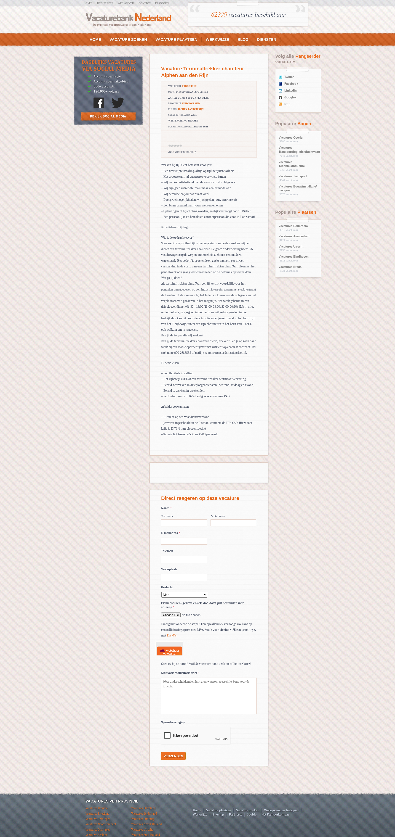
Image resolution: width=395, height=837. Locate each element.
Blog (243, 39)
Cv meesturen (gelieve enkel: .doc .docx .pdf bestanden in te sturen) (202, 605)
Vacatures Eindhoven (294, 256)
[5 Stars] (180, 146)
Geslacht (167, 587)
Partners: (235, 814)
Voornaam (167, 516)
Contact (145, 3)
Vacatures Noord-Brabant (100, 824)
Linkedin (290, 90)
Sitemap (218, 814)
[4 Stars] (177, 146)
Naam (166, 508)
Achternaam (218, 516)
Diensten (266, 39)
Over (89, 3)
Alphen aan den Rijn (191, 109)
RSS (287, 104)
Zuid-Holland (191, 103)
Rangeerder (189, 86)
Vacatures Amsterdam (294, 236)
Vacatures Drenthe (96, 808)
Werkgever (126, 3)
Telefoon (167, 551)
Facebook (291, 83)
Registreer (105, 3)
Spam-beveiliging (173, 722)
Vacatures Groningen (97, 819)
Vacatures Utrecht (291, 246)
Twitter (289, 77)
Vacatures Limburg (142, 819)
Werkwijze (217, 39)
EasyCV (171, 635)
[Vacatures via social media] (108, 124)
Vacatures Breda (290, 267)
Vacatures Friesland (97, 813)
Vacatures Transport (293, 176)
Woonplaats (169, 569)
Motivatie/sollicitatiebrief (180, 673)
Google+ (290, 97)
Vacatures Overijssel (97, 829)
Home (95, 39)
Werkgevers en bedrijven (281, 810)
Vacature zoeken (128, 39)
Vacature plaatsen (176, 39)
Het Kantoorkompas (275, 814)
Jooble (251, 814)
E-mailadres (170, 533)
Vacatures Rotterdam (293, 226)
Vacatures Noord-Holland (146, 824)
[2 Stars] (172, 146)
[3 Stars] (175, 146)
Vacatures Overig (291, 137)
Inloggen (162, 3)
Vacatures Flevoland (143, 808)
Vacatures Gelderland (144, 813)
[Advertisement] (108, 162)
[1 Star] (169, 146)
